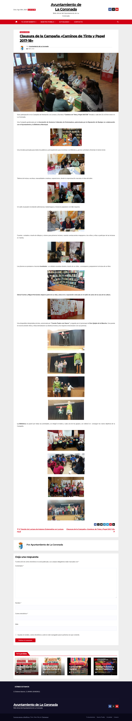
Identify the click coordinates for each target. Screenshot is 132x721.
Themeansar (45, 717)
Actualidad (64, 22)
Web (16, 624)
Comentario (19, 566)
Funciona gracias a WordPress (21, 717)
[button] (118, 22)
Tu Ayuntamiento (28, 22)
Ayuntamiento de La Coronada (38, 46)
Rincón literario (24, 32)
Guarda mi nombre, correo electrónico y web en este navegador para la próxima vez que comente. (49, 635)
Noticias (19, 663)
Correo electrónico (21, 613)
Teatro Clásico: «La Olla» (26, 667)
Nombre (18, 603)
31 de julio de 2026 (24, 672)
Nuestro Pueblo (48, 22)
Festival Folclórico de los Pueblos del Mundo (105, 669)
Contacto (78, 22)
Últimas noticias (27, 663)
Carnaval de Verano (75, 667)
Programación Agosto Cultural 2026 (51, 669)
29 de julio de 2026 (77, 672)
